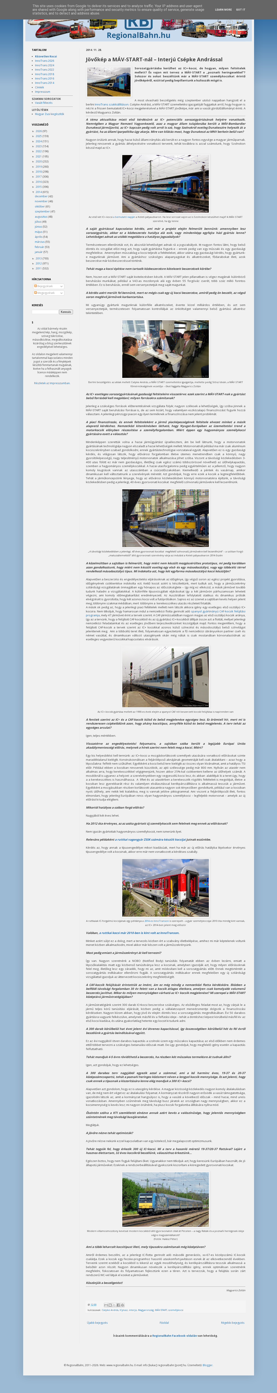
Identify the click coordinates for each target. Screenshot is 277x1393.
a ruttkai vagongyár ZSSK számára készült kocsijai (150, 839)
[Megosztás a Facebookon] (118, 1305)
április (39, 237)
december (41, 196)
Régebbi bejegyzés (232, 1323)
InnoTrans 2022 (44, 69)
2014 (39, 192)
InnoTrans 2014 (44, 83)
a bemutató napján (124, 216)
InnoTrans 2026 (44, 61)
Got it (240, 9)
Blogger (208, 1365)
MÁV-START (161, 1310)
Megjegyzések (46, 293)
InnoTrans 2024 (44, 65)
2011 (39, 268)
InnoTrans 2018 (44, 74)
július (38, 221)
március (40, 242)
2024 (39, 141)
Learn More (223, 9)
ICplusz (124, 1310)
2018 (39, 171)
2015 (39, 187)
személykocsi (175, 1310)
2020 (39, 161)
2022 (39, 151)
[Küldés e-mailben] (106, 1305)
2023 (39, 146)
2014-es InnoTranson (156, 920)
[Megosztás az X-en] (114, 1305)
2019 (39, 166)
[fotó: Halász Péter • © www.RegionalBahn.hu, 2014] (109, 82)
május (39, 232)
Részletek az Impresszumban (52, 383)
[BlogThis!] (110, 1305)
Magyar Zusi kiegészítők (49, 114)
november (41, 201)
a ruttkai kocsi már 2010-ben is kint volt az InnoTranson (139, 933)
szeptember (42, 211)
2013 (39, 258)
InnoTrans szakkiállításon (112, 104)
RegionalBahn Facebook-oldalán (174, 1335)
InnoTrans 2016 (44, 78)
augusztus (41, 216)
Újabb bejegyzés (97, 1323)
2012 (39, 263)
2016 (39, 182)
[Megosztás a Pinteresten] (122, 1305)
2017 (39, 176)
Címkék (39, 87)
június (39, 226)
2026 (39, 131)
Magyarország (146, 1310)
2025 (39, 136)
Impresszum (42, 92)
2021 (39, 156)
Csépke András (110, 1310)
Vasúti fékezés (43, 103)
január (39, 252)
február (40, 247)
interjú (133, 1310)
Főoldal (164, 1323)
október (40, 206)
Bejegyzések (45, 286)
